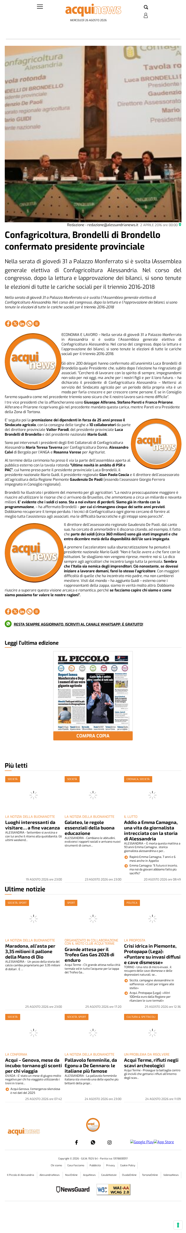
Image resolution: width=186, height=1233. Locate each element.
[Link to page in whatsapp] (29, 323)
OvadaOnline (129, 1175)
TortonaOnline (150, 1175)
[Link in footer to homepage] (93, 1125)
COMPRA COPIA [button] (93, 736)
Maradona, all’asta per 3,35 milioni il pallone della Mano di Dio (30, 951)
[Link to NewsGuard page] (74, 1190)
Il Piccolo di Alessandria (21, 1175)
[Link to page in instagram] (109, 1142)
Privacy (110, 1165)
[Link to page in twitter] (15, 323)
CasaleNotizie (109, 1175)
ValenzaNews (171, 1175)
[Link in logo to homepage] (93, 10)
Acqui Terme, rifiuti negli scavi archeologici (151, 1062)
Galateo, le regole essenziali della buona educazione (90, 827)
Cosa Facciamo (76, 1165)
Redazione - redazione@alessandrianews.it (102, 225)
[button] (146, 7)
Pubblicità (95, 1165)
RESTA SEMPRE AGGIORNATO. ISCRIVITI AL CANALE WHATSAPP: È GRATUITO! (78, 624)
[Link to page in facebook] (8, 323)
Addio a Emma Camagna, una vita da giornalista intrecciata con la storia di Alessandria (151, 830)
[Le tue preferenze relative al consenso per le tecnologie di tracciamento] (178, 1225)
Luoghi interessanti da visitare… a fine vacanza (32, 824)
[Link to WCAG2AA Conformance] (111, 1190)
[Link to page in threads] (36, 323)
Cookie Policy (127, 1165)
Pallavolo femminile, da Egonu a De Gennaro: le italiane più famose (91, 1065)
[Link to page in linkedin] (22, 323)
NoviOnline (71, 1175)
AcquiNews (89, 1175)
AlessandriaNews (49, 1175)
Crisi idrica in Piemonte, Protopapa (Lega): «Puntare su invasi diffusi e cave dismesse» (152, 954)
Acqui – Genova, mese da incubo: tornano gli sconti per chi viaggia (33, 1065)
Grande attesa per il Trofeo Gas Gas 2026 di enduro (89, 954)
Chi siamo (57, 1165)
